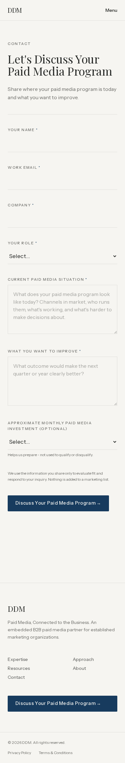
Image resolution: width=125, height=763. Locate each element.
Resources (19, 668)
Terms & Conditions (55, 752)
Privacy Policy (19, 752)
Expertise (18, 659)
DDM (15, 10)
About (79, 668)
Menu (111, 10)
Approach (83, 659)
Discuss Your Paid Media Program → (58, 503)
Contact (16, 677)
